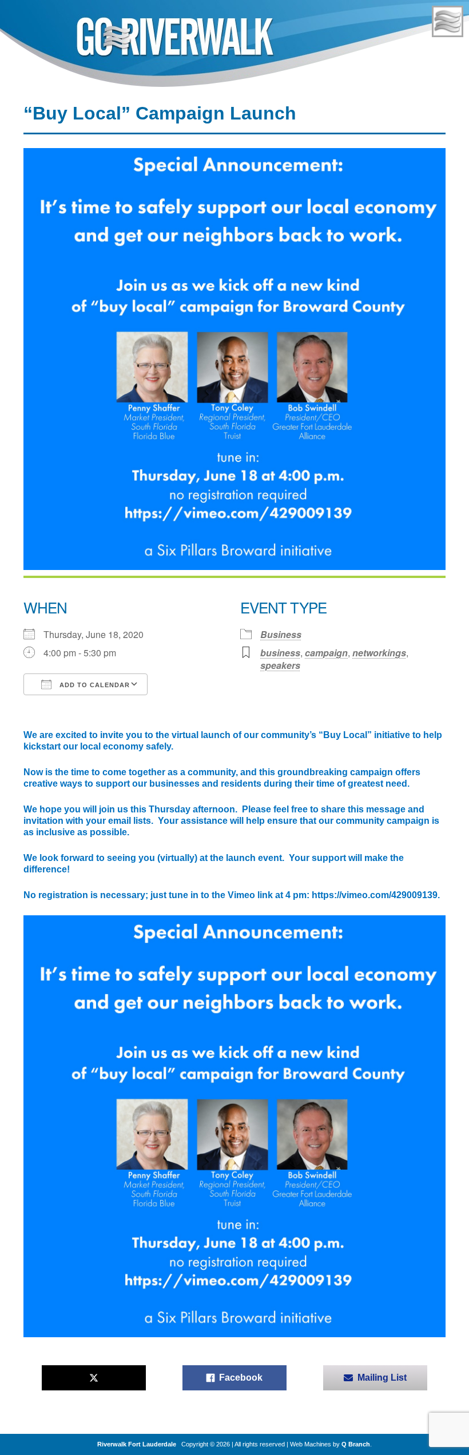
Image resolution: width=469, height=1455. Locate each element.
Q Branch (355, 1444)
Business (280, 634)
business (280, 652)
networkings (379, 652)
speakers (280, 665)
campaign (326, 652)
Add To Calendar (93, 684)
